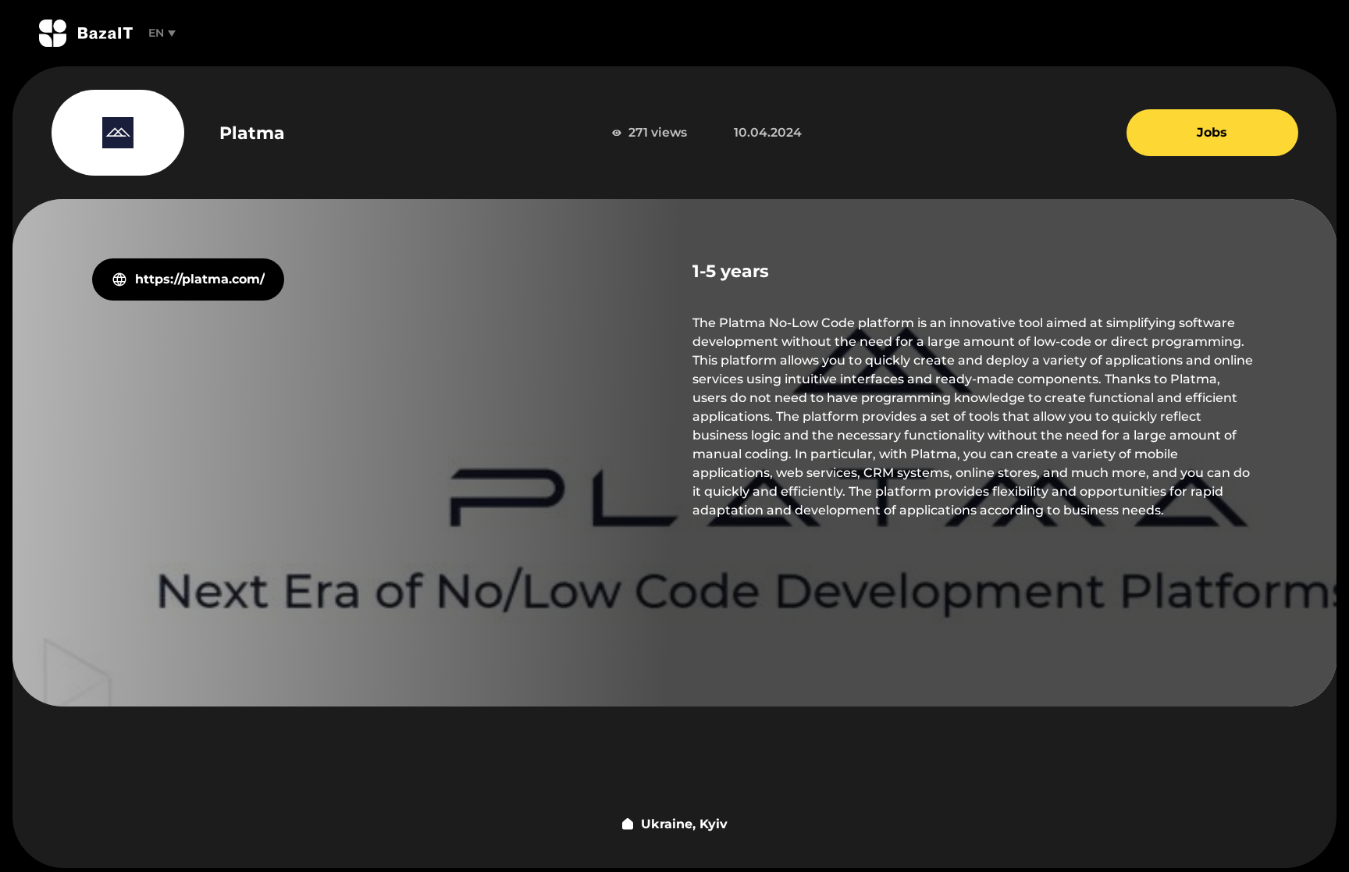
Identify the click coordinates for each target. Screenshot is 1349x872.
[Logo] (86, 33)
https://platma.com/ (200, 279)
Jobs (1212, 132)
